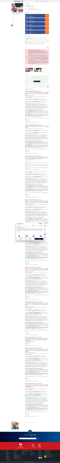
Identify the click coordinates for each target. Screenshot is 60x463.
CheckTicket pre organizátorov (47, 452)
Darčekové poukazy (24, 454)
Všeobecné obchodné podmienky (17, 455)
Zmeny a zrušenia (32, 452)
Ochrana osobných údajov (16, 456)
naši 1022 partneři (20, 228)
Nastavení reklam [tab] (33, 225)
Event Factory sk (27, 5)
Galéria (12, 18)
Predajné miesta (15, 454)
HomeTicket (23, 452)
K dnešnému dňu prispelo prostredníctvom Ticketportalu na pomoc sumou (49, 456)
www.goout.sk (39, 453)
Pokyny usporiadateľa (32, 454)
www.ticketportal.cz (40, 452)
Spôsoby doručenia (8, 452)
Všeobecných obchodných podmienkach (32, 57)
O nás (14, 452)
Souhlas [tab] (19, 225)
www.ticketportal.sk (38, 104)
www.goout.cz (39, 454)
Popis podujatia (13, 17)
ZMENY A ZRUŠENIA (27, 121)
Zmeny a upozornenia (14, 21)
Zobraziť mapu (37, 81)
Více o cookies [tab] (40, 225)
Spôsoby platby (7, 453)
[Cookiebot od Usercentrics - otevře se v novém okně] (39, 223)
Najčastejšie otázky (8, 459)
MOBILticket (23, 453)
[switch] (26, 236)
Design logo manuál (16, 457)
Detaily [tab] (26, 225)
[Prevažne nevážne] (29, 70)
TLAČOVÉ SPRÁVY (27, 120)
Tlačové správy (31, 453)
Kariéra (14, 453)
